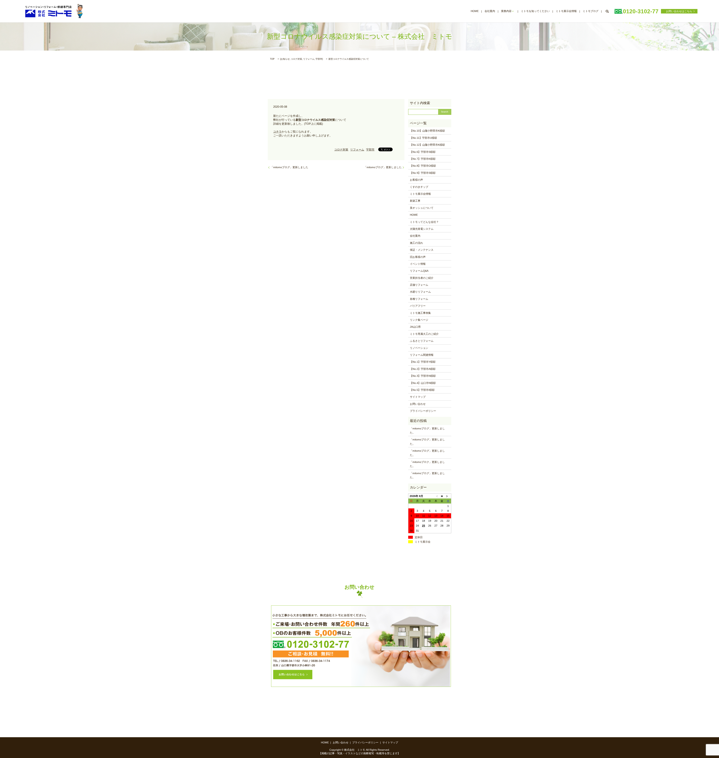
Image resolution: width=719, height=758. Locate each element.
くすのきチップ (419, 186)
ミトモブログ (590, 11)
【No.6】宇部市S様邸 (423, 151)
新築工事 (415, 200)
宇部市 (318, 59)
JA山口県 (415, 326)
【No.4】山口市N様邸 (423, 382)
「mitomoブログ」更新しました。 (427, 430)
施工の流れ (416, 242)
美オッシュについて (421, 207)
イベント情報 (418, 263)
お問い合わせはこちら (679, 11)
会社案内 (490, 11)
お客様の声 (416, 179)
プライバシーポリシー (423, 410)
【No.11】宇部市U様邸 (423, 137)
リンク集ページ (419, 319)
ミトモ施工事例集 (420, 312)
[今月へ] (442, 495)
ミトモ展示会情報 (566, 11)
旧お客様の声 (418, 256)
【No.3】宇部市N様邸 (423, 375)
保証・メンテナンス (421, 249)
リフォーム (308, 59)
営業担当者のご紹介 (421, 277)
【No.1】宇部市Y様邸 (423, 361)
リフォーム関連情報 (421, 354)
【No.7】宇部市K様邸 (423, 158)
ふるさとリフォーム (421, 340)
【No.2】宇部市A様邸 (423, 368)
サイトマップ (418, 396)
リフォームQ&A (419, 270)
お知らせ (285, 59)
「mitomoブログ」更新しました (289, 167)
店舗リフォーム (419, 284)
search (607, 11)
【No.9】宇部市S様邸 (423, 172)
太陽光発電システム (421, 228)
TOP (272, 59)
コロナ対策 (296, 59)
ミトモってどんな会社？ (424, 221)
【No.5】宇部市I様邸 (422, 389)
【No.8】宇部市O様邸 (423, 165)
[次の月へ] (448, 495)
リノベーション (419, 347)
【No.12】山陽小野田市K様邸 (427, 144)
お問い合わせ (418, 403)
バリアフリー (418, 305)
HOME (475, 11)
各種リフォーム (419, 298)
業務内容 (506, 11)
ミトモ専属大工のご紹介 (424, 333)
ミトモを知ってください (535, 11)
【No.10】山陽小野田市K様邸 (427, 130)
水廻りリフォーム (420, 291)
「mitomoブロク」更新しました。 (427, 464)
